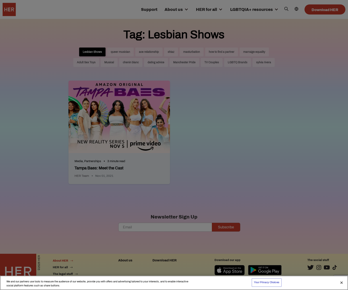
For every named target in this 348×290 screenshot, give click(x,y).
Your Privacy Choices (266, 282)
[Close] (341, 282)
